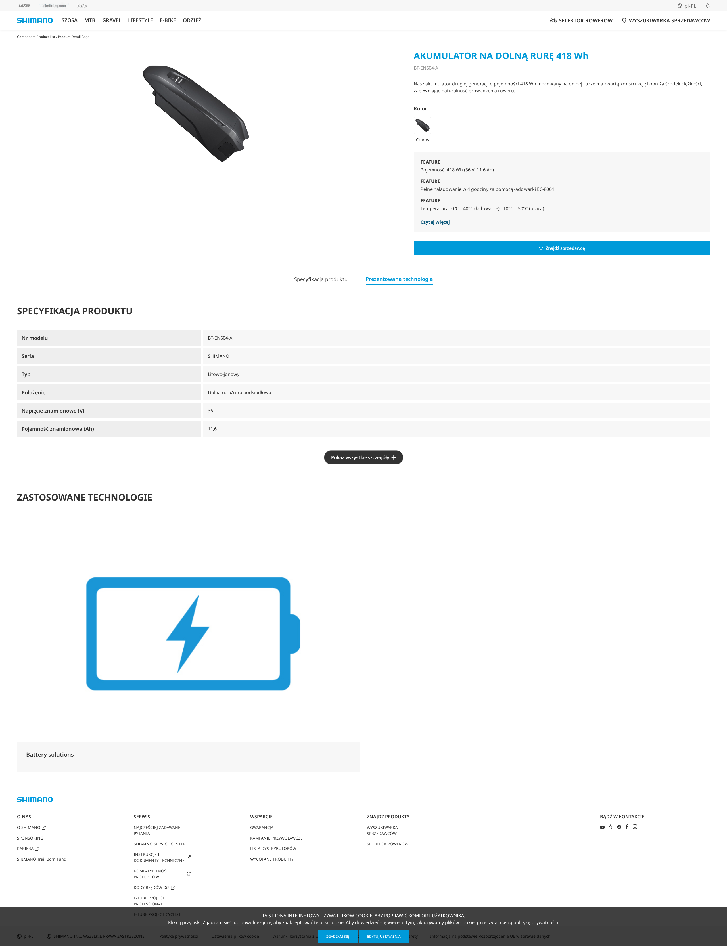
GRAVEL (111, 20)
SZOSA (70, 20)
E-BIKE (168, 20)
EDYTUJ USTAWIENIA (384, 936)
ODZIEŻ (192, 20)
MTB (89, 20)
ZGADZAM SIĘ (337, 936)
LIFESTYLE (140, 20)
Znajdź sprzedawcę (565, 248)
